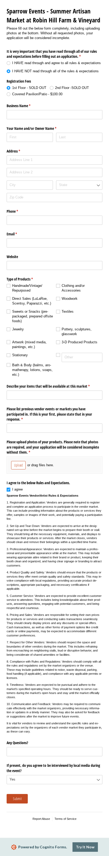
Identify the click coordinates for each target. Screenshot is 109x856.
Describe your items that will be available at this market (54, 386)
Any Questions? (17, 742)
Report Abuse (41, 818)
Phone (18, 211)
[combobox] (79, 185)
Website (12, 256)
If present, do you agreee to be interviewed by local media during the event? (53, 768)
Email (18, 233)
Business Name (25, 105)
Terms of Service (65, 818)
